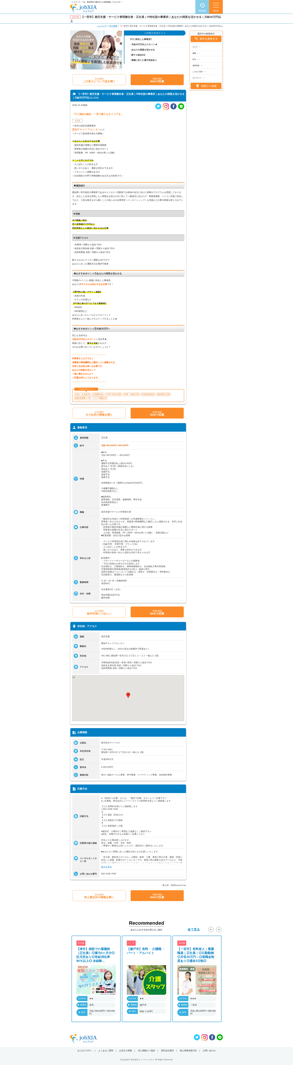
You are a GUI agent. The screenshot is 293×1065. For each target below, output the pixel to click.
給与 (83, 1012)
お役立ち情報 (125, 1050)
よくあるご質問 (105, 1050)
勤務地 (83, 1005)
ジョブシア (102, 26)
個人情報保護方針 (188, 1050)
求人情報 (113, 26)
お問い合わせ (209, 1050)
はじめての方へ (84, 1050)
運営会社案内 (167, 1050)
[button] (128, 695)
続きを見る (106, 867)
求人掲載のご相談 (146, 1050)
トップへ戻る (285, 1057)
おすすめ (82, 998)
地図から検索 (205, 86)
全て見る (194, 929)
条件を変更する (206, 39)
